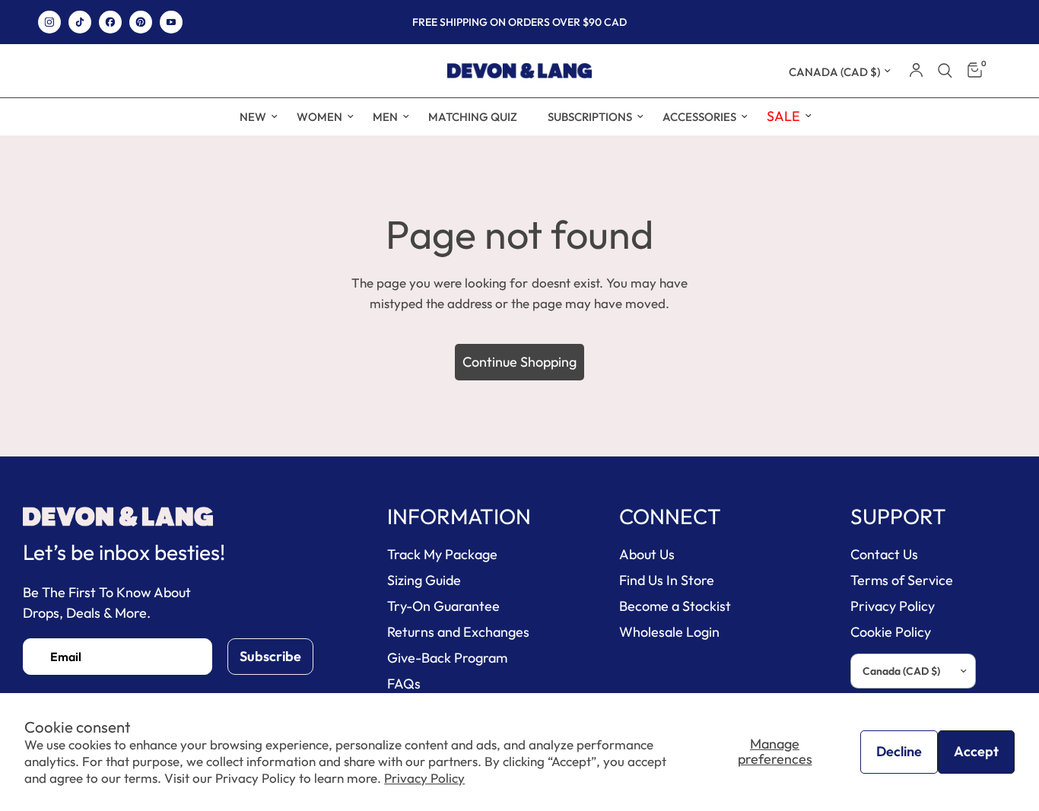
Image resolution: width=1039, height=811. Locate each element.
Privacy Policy (424, 778)
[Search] (945, 71)
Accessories (699, 117)
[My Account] (916, 71)
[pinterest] (140, 22)
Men (385, 117)
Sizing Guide (424, 580)
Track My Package (442, 554)
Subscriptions (590, 117)
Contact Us (884, 554)
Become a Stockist (675, 606)
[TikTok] (80, 22)
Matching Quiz (472, 117)
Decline (899, 751)
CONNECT (670, 516)
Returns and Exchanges (458, 632)
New (253, 117)
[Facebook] (110, 22)
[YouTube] (171, 22)
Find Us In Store (666, 580)
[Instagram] (49, 22)
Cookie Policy (890, 632)
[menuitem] (252, 117)
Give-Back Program (447, 657)
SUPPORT (898, 516)
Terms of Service (901, 580)
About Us (647, 554)
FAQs (404, 683)
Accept (976, 751)
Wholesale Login (669, 632)
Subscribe (270, 656)
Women (319, 117)
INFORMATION (459, 516)
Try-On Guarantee (443, 606)
